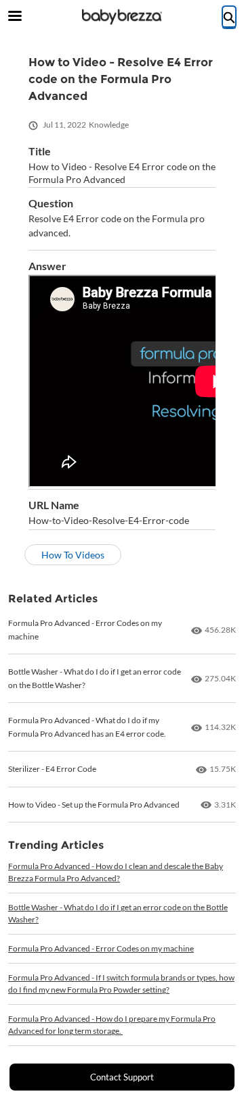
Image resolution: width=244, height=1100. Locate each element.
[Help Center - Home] (122, 17)
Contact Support (122, 1077)
